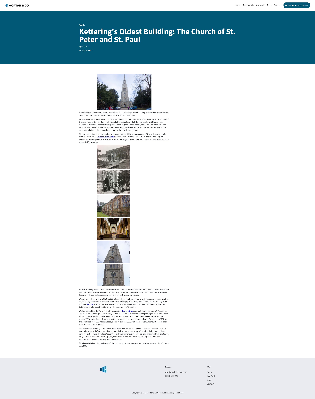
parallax (90, 304)
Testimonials (248, 5)
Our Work (260, 5)
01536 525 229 (171, 376)
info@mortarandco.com (176, 372)
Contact (277, 5)
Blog (269, 5)
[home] (17, 5)
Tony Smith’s (127, 311)
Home (237, 5)
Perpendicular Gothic (106, 136)
